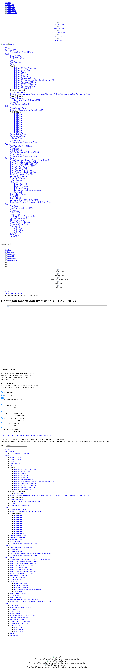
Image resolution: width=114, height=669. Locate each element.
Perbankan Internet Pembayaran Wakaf (23, 156)
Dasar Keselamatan (18, 435)
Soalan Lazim (14, 234)
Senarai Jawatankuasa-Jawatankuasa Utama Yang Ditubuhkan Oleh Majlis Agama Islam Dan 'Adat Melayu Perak (50, 94)
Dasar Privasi (5, 435)
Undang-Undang (16, 180)
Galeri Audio (18, 232)
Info (6, 204)
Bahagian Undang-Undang (23, 88)
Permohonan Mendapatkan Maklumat (27, 190)
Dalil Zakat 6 (18, 124)
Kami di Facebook (20, 184)
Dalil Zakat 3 (18, 118)
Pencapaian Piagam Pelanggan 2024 (27, 100)
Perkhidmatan (10, 158)
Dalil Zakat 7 (18, 126)
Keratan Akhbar (15, 214)
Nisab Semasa (15, 140)
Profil (7, 54)
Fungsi (12, 64)
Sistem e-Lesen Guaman (18, 194)
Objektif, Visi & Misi (17, 58)
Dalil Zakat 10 (19, 132)
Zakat (7, 106)
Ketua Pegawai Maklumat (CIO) (21, 208)
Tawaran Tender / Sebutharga (20, 222)
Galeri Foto (18, 228)
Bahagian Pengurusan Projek (24, 78)
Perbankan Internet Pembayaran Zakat (23, 142)
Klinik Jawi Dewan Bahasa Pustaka (22, 216)
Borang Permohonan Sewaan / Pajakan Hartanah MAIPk (30, 160)
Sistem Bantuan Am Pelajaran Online (23, 172)
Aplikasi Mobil (15, 196)
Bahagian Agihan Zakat (22, 70)
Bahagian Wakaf (20, 72)
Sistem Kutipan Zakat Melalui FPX (22, 166)
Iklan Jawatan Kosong (17, 220)
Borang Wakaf (15, 148)
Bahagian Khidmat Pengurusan (25, 68)
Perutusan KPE (10, 50)
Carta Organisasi (15, 62)
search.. (3, 244)
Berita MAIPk (15, 212)
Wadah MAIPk (15, 236)
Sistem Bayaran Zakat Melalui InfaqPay (24, 162)
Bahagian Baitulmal (21, 76)
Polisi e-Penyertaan (21, 186)
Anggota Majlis (19, 92)
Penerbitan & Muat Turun (19, 224)
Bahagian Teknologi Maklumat (25, 82)
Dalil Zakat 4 (18, 120)
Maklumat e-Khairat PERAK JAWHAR (24, 200)
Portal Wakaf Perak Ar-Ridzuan (21, 146)
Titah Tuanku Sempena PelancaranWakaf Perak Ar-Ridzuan (31, 553)
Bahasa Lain (9, 5)
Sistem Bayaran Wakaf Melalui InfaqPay (24, 164)
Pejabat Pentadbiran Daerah (19, 104)
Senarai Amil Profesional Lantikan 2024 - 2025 (26, 110)
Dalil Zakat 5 (18, 122)
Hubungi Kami (15, 102)
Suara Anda (18, 192)
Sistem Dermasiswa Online (19, 168)
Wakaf (7, 144)
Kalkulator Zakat (16, 138)
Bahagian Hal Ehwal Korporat (25, 84)
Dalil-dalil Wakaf (16, 150)
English (8, 3)
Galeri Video (18, 230)
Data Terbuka (14, 206)
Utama (7, 48)
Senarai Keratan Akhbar (13, 293)
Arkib (49, 435)
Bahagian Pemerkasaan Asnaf (24, 86)
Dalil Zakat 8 (18, 128)
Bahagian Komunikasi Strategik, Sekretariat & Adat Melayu (35, 80)
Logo (12, 60)
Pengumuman (14, 210)
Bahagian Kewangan (21, 74)
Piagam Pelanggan (16, 98)
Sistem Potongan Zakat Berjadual (21, 170)
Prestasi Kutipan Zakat (18, 134)
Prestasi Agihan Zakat (17, 136)
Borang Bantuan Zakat (18, 108)
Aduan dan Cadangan (17, 178)
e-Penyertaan (14, 182)
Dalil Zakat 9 (18, 130)
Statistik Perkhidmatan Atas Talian (22, 174)
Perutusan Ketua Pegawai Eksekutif (22, 52)
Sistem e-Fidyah (15, 198)
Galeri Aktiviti (15, 226)
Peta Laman (30, 435)
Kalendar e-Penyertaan (22, 188)
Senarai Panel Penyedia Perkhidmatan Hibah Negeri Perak (30, 202)
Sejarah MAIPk (15, 56)
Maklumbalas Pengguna (18, 176)
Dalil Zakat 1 (18, 114)
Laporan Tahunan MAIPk (19, 218)
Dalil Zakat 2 (18, 116)
